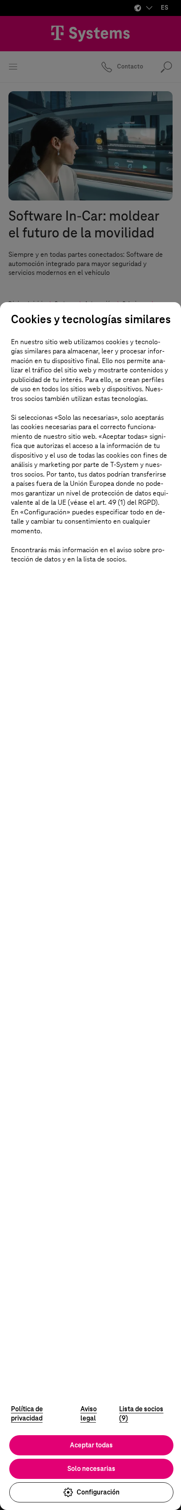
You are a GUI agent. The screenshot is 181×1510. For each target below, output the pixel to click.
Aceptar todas (91, 1445)
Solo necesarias (91, 1468)
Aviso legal (88, 1414)
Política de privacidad (27, 1414)
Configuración (98, 1492)
